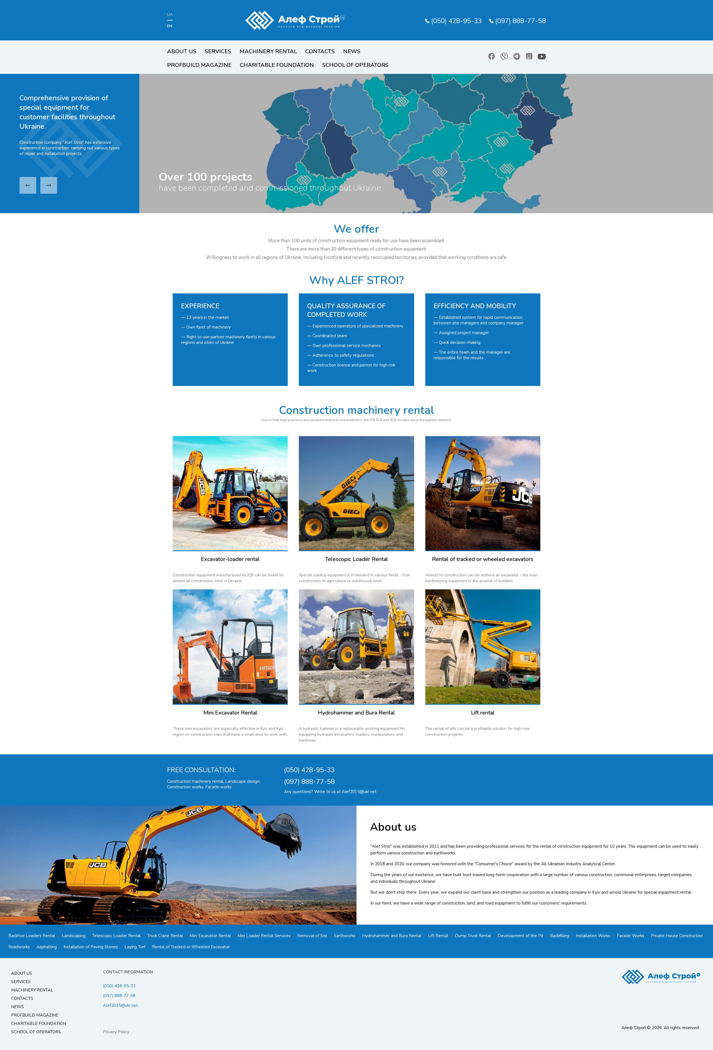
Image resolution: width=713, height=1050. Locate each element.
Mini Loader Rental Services (264, 936)
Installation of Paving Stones (91, 947)
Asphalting (46, 947)
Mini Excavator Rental (230, 712)
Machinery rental (268, 51)
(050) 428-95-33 (456, 20)
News (351, 51)
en (169, 26)
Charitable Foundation (277, 65)
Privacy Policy (116, 1032)
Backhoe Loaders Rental (31, 936)
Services (218, 51)
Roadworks (19, 947)
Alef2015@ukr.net (359, 791)
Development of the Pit (520, 936)
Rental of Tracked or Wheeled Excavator (191, 947)
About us (181, 51)
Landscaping (74, 936)
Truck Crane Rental (165, 936)
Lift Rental (438, 936)
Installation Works (593, 936)
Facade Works (630, 936)
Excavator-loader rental (230, 559)
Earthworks (344, 936)
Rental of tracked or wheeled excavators (482, 559)
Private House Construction (677, 936)
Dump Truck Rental (473, 936)
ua (170, 14)
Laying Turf (134, 947)
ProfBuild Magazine (199, 65)
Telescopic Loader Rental (356, 559)
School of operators (355, 65)
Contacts (320, 51)
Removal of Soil (312, 936)
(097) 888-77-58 (520, 20)
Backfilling (559, 936)
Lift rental (483, 712)
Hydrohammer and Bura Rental (356, 712)
